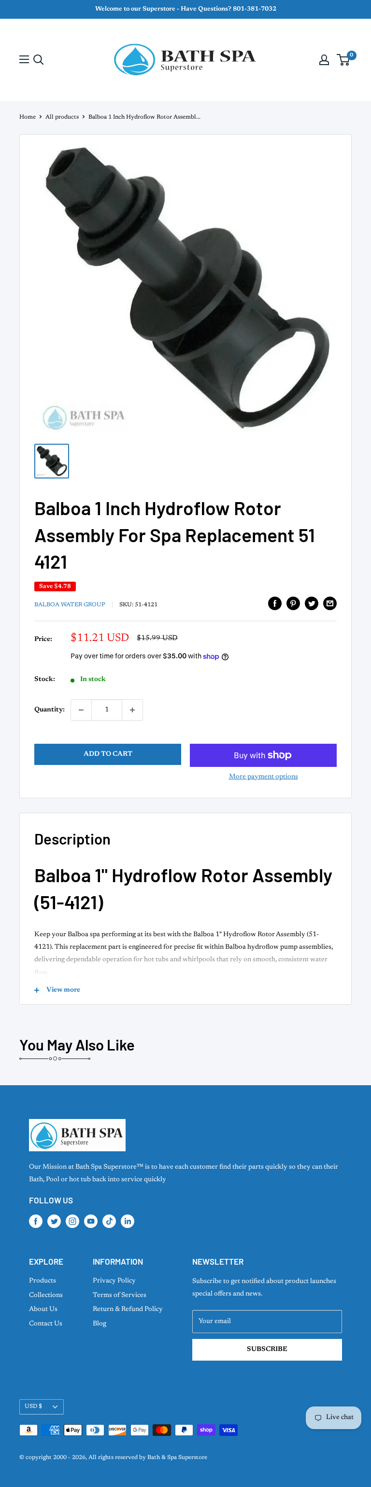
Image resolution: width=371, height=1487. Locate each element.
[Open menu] (24, 59)
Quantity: (49, 710)
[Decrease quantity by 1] (81, 710)
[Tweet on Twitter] (311, 603)
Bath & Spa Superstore (177, 1457)
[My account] (324, 60)
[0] (344, 60)
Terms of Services (119, 1295)
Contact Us (45, 1324)
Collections (46, 1295)
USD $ (33, 1406)
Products (42, 1281)
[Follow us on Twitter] (54, 1221)
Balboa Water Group (69, 605)
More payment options (263, 777)
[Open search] (38, 60)
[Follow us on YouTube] (91, 1221)
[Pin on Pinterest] (293, 603)
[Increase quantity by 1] (132, 710)
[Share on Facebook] (275, 603)
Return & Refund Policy (128, 1309)
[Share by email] (330, 603)
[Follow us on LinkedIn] (127, 1221)
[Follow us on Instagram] (72, 1221)
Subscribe (267, 1349)
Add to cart (108, 754)
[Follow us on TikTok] (109, 1221)
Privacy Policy (114, 1281)
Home (27, 117)
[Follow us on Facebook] (36, 1221)
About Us (43, 1309)
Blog (99, 1324)
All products (62, 117)
